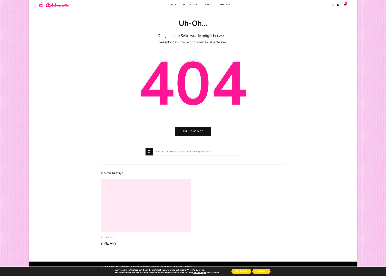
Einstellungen (199, 272)
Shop (173, 4)
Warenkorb (190, 4)
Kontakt (225, 4)
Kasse (208, 4)
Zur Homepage (193, 131)
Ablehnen (261, 271)
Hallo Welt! (109, 243)
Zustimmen (241, 271)
